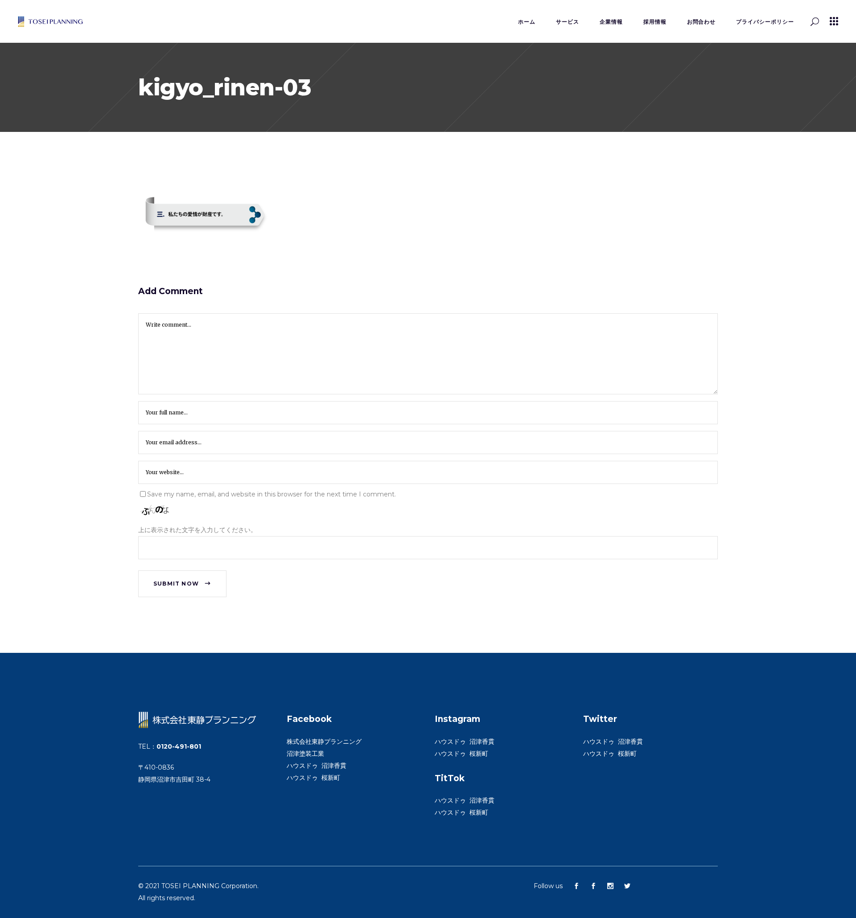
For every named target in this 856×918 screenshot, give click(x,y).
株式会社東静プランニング (324, 742)
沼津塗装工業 (305, 754)
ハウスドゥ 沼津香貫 (316, 766)
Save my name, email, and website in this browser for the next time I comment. (271, 494)
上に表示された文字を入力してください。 (197, 530)
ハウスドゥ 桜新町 (313, 778)
